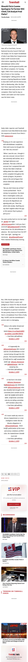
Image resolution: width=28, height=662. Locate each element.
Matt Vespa (5, 539)
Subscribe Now (14, 507)
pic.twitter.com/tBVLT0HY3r (14, 334)
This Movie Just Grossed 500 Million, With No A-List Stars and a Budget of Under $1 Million (14, 641)
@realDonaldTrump (16, 237)
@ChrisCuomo (6, 224)
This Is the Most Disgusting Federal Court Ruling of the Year (13, 584)
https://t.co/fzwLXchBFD (16, 331)
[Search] (25, 2)
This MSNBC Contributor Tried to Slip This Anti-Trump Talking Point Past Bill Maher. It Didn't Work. (14, 535)
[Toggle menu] (2, 2)
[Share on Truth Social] (5, 474)
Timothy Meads (5, 17)
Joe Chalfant (5, 587)
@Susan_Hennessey (17, 362)
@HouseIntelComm (10, 349)
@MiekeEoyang (12, 364)
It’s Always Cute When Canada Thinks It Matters (13, 560)
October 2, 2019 (14, 339)
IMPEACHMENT (4, 480)
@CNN (5, 222)
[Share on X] (2, 474)
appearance (9, 136)
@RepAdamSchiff (14, 227)
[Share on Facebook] (9, 474)
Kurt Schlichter (6, 563)
